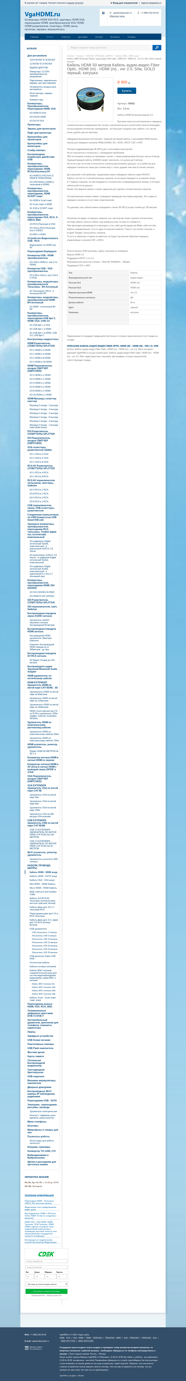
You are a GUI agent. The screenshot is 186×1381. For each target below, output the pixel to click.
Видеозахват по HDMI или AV (43, 246)
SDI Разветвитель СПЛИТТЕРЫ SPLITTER (41, 601)
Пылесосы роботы (38, 1136)
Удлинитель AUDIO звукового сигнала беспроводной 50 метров (42, 622)
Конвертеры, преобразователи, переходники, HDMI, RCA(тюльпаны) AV (38, 167)
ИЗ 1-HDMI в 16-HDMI (41, 362)
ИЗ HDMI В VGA (38, 113)
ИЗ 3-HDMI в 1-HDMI (40, 379)
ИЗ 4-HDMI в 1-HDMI (40, 383)
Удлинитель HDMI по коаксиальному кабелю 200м (44, 732)
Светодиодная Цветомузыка (35, 1071)
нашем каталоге (75, 3)
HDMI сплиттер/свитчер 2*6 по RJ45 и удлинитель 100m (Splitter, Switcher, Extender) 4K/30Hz (44, 715)
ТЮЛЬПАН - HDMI (113, 1338)
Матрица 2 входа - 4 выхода (44, 409)
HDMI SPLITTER (68, 1341)
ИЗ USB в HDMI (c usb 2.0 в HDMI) (43, 263)
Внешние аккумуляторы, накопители (41, 1081)
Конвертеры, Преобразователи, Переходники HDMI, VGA (41, 106)
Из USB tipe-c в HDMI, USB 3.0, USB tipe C (43, 334)
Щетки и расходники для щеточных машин (41, 1163)
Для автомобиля (37, 55)
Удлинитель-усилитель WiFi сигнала (44, 860)
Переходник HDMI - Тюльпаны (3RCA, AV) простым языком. (39, 1202)
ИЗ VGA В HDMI (38, 117)
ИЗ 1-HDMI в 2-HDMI (40, 350)
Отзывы (132, 36)
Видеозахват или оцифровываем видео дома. (40, 1208)
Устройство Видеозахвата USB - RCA (42, 239)
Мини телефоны (36, 1121)
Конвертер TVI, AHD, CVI (41, 1151)
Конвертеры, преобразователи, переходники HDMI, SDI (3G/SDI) (40, 584)
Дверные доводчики (39, 1087)
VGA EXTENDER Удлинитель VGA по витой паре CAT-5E (42, 788)
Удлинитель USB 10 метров (44, 939)
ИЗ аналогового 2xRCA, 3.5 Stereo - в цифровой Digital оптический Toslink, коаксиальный (43, 559)
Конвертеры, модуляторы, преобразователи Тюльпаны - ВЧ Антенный (43, 284)
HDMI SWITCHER (85, 1341)
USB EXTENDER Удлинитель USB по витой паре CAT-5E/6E (42, 823)
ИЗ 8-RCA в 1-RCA (39, 493)
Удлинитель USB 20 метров (44, 946)
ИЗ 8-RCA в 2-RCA (39, 501)
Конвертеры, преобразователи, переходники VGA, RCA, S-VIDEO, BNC (42, 216)
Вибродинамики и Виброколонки (38, 1156)
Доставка (82, 36)
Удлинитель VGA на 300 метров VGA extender (42, 815)
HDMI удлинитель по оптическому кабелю (39, 677)
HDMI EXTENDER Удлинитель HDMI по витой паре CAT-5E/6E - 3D (42, 685)
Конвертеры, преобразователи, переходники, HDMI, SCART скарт (38, 192)
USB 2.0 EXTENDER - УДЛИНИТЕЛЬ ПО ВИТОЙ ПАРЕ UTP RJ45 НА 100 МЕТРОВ (43, 833)
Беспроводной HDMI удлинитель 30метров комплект (41, 638)
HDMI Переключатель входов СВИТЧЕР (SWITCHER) (39, 368)
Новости (66, 36)
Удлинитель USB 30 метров (44, 952)
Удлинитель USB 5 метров (44, 936)
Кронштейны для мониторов (37, 144)
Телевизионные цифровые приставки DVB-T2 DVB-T (40, 1013)
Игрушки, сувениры (38, 1147)
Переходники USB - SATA (42, 1100)
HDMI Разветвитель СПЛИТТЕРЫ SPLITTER (41, 344)
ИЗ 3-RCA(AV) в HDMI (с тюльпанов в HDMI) (42, 183)
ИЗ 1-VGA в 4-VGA (39, 458)
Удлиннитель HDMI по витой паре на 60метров (44, 692)
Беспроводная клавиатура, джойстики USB (40, 157)
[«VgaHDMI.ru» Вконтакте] (103, 13)
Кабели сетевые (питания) (43, 966)
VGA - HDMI (78, 1338)
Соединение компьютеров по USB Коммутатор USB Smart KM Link (43, 517)
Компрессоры (36, 99)
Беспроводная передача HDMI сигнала (41, 630)
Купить (127, 90)
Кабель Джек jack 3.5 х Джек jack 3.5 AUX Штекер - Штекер (44, 922)
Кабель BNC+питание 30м (43, 994)
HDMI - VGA (65, 1338)
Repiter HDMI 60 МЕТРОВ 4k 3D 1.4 (44, 752)
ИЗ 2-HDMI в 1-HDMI (40, 375)
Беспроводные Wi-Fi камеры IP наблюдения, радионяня (41, 1094)
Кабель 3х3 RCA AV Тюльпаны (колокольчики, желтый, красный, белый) (43, 900)
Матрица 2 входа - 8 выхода (44, 417)
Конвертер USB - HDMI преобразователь (40, 256)
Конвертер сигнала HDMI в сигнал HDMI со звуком (42, 758)
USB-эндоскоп (35, 1076)
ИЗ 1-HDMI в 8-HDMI (40, 358)
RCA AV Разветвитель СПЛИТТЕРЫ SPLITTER (41, 467)
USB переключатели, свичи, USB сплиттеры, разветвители (41, 508)
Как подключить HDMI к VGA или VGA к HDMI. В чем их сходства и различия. (40, 1215)
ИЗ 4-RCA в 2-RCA (39, 497)
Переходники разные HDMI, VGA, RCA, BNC (39, 1005)
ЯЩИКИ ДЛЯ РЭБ (39, 67)
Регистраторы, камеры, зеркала (41, 94)
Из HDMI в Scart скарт (41, 200)
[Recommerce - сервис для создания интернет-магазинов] (26, 1349)
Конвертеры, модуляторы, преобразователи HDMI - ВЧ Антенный (43, 300)
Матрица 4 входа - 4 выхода (44, 421)
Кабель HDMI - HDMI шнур (43, 872)
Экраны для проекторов (41, 128)
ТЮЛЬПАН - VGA (149, 1338)
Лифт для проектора (39, 133)
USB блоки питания (38, 1040)
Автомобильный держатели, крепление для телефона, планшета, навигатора (42, 1024)
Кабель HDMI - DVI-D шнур (43, 876)
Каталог (50, 36)
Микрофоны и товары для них (42, 1131)
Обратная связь (117, 16)
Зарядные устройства (40, 1036)
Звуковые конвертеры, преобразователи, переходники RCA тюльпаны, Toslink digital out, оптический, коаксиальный (41, 530)
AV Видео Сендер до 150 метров (42, 661)
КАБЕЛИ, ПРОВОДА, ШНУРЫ (39, 866)
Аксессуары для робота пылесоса (42, 1141)
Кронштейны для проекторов (37, 138)
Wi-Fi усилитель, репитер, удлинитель (42, 853)
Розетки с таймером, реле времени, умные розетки (43, 1116)
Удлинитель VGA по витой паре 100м (43, 808)
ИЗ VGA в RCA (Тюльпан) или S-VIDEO (42, 229)
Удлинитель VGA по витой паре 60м (43, 802)
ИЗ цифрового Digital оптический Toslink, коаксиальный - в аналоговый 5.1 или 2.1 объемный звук (41, 571)
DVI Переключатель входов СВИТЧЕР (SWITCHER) (38, 440)
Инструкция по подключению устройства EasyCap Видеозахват (41, 1241)
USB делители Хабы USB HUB (43, 957)
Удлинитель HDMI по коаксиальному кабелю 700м (44, 739)
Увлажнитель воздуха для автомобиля (43, 88)
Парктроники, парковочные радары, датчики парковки (43, 81)
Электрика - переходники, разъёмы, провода (42, 1105)
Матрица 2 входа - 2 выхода (44, 405)
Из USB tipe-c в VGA (40, 325)
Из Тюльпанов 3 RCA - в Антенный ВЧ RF (42, 292)
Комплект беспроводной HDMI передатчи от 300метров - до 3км (42, 647)
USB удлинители (38, 929)
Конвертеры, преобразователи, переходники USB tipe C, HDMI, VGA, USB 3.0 (41, 317)
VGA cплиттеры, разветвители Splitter (39, 448)
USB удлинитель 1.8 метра (44, 932)
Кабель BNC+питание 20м (43, 990)
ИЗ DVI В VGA (37, 120)
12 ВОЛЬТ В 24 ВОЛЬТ (41, 63)
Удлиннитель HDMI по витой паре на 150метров (44, 705)
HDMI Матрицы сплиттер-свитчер (42, 399)
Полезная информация (39, 1195)
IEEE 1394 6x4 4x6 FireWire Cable (43, 893)
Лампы (31, 1032)
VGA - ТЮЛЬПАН (131, 1338)
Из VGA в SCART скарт (41, 208)
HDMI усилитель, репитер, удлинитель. (42, 745)
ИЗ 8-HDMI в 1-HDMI (40, 390)
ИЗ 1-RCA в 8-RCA (39, 476)
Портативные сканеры (40, 1044)
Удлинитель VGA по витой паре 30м (43, 796)
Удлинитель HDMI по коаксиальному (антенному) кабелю (39, 725)
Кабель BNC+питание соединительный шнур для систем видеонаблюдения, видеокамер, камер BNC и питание (43, 975)
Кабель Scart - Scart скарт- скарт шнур (43, 998)
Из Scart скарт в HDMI (41, 204)
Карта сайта (83, 1335)
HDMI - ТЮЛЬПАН (94, 1338)
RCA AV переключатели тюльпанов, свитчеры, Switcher (41, 483)
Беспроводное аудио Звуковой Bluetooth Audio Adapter (42, 669)
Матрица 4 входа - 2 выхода (44, 413)
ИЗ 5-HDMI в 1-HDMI (40, 387)
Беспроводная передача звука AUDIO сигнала (41, 614)
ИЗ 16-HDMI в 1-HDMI (41, 394)
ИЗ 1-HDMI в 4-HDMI (40, 354)
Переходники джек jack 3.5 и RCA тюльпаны (44, 914)
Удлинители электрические (43, 1111)
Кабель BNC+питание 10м (43, 987)
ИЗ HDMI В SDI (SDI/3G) (42, 596)
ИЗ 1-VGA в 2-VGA (39, 454)
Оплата (99, 36)
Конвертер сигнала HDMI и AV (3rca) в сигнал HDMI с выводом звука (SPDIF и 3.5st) (42, 768)
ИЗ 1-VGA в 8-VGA (39, 462)
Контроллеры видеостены (43, 339)
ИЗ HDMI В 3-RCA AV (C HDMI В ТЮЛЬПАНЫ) (42, 176)
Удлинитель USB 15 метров (44, 942)
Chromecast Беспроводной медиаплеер (36, 1063)
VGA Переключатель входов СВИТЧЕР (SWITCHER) (39, 779)
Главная (34, 36)
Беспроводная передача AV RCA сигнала (41, 654)
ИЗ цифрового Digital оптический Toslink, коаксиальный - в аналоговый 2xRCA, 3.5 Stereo (41, 546)
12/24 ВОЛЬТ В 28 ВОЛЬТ (42, 59)
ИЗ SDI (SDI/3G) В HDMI (42, 592)
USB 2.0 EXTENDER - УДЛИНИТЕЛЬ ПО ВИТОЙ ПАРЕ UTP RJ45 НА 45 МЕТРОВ (43, 845)
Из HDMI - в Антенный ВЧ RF (42, 307)
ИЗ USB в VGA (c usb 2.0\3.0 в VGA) (44, 276)
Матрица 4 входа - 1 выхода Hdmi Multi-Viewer (44, 426)
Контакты (115, 36)
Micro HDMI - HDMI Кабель (43, 888)
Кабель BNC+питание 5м (43, 984)
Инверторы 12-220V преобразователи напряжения (39, 74)
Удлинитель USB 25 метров (44, 949)
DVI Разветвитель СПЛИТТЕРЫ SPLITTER (41, 432)
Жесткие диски (36, 1052)
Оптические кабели (39, 962)
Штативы (32, 1125)
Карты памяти (35, 1056)
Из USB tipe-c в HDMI (40, 329)
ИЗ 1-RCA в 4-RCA (39, 472)
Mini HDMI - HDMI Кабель (42, 884)
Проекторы (34, 124)
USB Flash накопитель (40, 1048)
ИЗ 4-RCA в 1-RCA (39, 489)
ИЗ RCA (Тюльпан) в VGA (42, 224)
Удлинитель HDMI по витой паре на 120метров (43, 699)
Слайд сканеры (36, 150)
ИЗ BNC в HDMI (38, 234)
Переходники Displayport (41, 251)
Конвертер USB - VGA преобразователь (40, 269)
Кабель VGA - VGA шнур (42, 880)
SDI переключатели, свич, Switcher (42, 607)
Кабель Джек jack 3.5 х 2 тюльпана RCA (42, 908)
